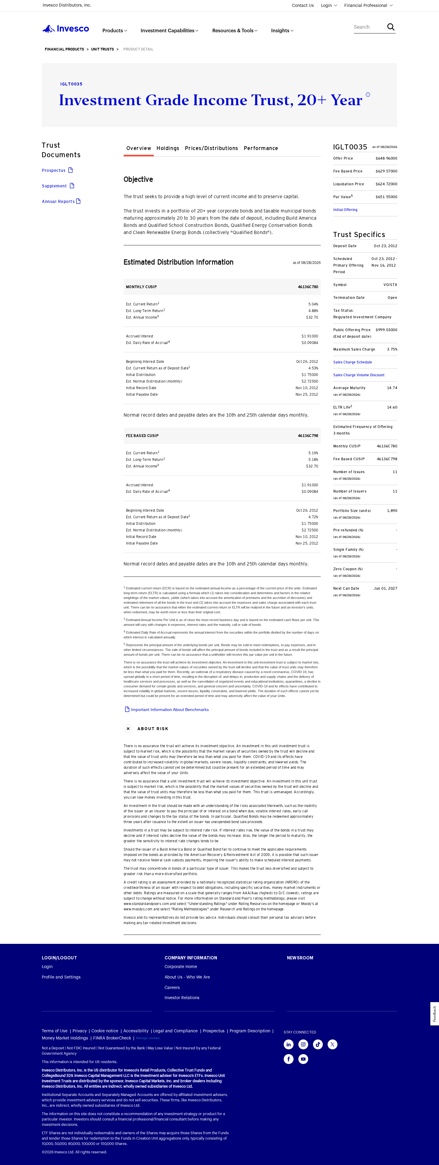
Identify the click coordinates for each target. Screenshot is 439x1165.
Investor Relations (182, 998)
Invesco (66, 29)
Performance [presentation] (261, 148)
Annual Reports (58, 201)
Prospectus (54, 170)
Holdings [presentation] (167, 148)
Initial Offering (345, 210)
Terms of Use (54, 1031)
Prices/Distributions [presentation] (211, 148)
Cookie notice (104, 1031)
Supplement (55, 186)
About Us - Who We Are (187, 977)
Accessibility (135, 1031)
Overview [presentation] (138, 148)
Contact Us (303, 6)
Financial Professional (365, 6)
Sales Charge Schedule (352, 362)
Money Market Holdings (65, 1038)
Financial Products (64, 49)
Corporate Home (181, 967)
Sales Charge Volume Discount (359, 375)
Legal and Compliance (175, 1031)
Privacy (80, 1031)
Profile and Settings (61, 977)
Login (326, 6)
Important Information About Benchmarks (169, 709)
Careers (172, 988)
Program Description (250, 1031)
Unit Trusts (102, 49)
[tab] (139, 149)
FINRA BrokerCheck (112, 1038)
